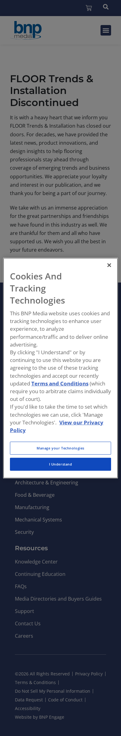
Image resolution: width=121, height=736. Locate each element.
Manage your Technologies (60, 448)
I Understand (60, 464)
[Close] (109, 265)
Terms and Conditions (59, 383)
